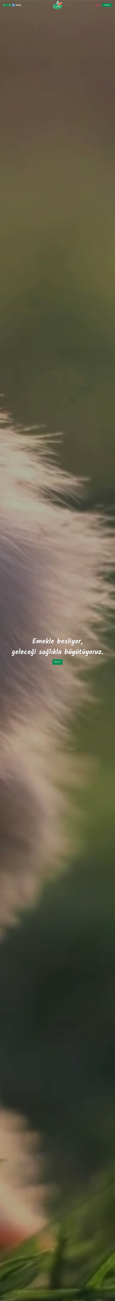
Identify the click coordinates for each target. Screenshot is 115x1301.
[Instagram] (7, 5)
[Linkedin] (9, 5)
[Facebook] (4, 5)
